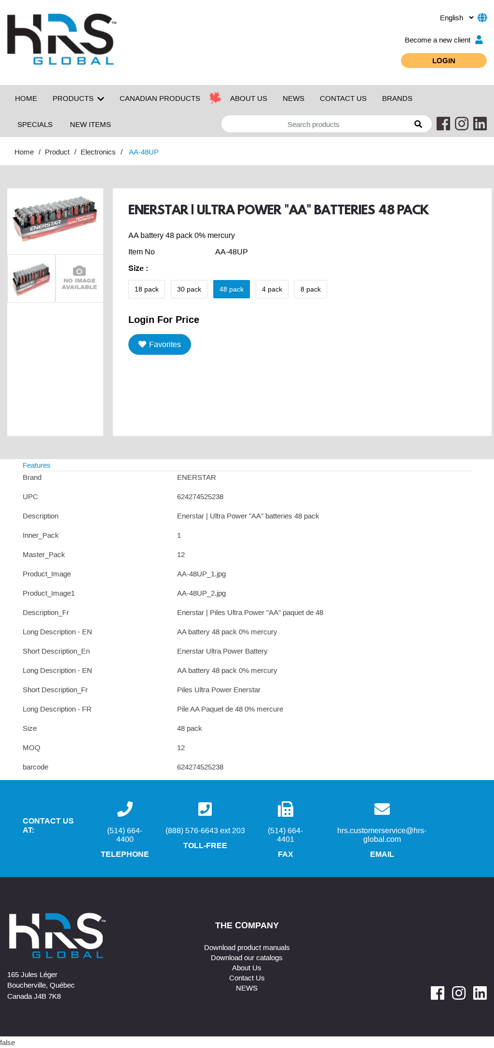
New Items (90, 124)
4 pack (272, 289)
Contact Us (247, 977)
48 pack (232, 289)
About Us (246, 967)
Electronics (98, 151)
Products (73, 98)
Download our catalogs (247, 957)
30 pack (189, 289)
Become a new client (437, 39)
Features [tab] (37, 465)
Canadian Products (160, 98)
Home (26, 98)
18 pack (147, 289)
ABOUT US (248, 98)
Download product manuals (247, 947)
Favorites (165, 344)
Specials (35, 124)
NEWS (293, 98)
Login (443, 60)
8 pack (311, 289)
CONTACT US (343, 98)
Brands (397, 98)
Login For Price (163, 319)
